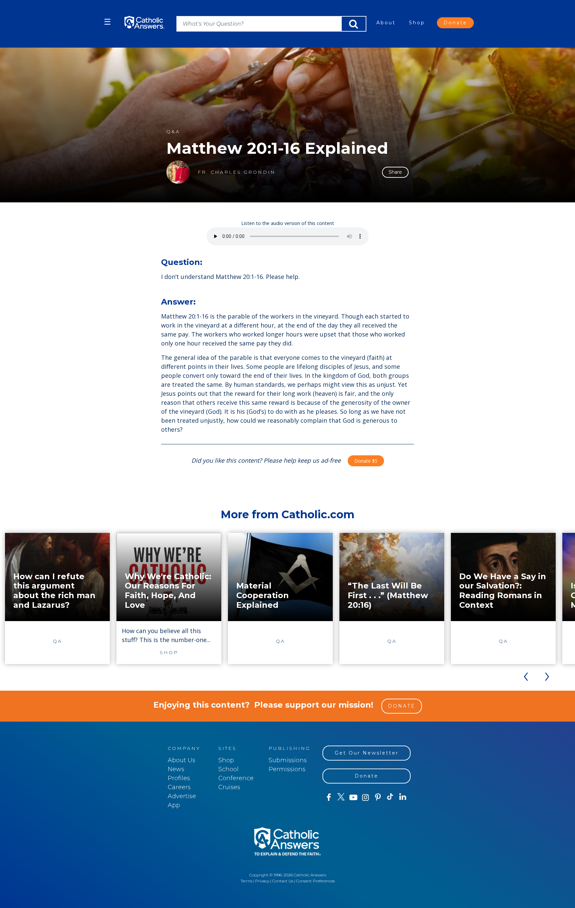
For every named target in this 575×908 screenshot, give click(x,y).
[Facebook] (328, 797)
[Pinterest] (378, 797)
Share (395, 172)
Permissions (287, 769)
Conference (236, 778)
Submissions (288, 760)
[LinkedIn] (403, 797)
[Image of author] (178, 172)
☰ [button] (107, 22)
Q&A (173, 131)
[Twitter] (341, 797)
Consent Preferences (315, 880)
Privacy (262, 880)
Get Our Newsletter (367, 753)
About (386, 23)
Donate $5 (365, 461)
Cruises (229, 787)
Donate (455, 23)
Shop (417, 23)
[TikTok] (390, 797)
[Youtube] (353, 797)
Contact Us (282, 880)
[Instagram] (365, 797)
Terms (246, 880)
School (228, 769)
